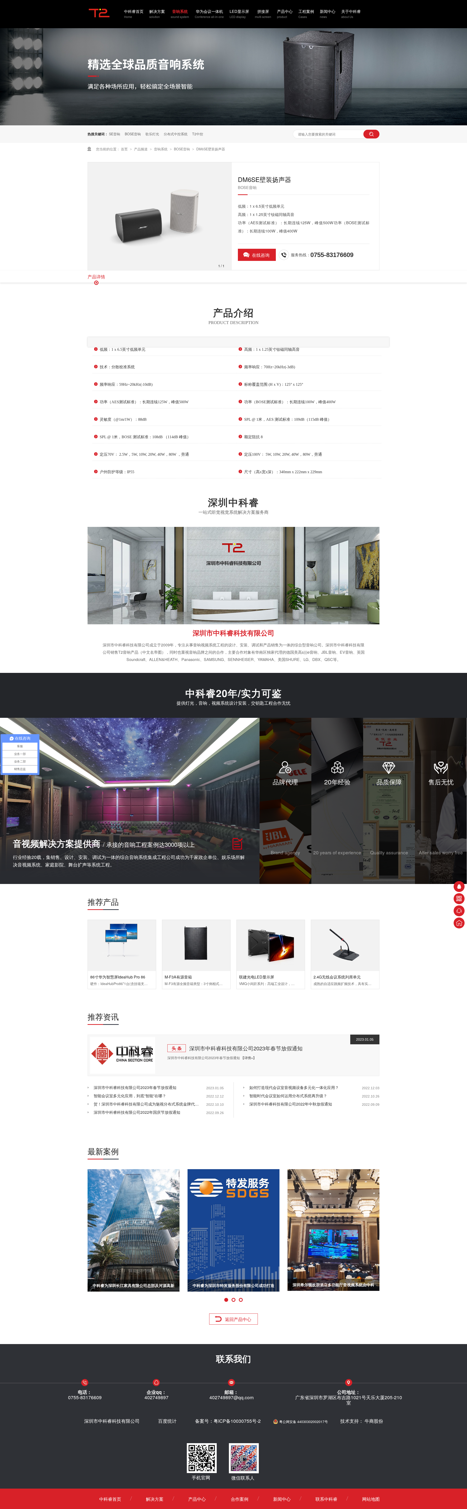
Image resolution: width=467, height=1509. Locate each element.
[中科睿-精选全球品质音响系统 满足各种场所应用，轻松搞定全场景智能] (233, 123)
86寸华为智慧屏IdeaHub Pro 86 (117, 977)
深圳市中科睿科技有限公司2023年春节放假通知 (246, 1048)
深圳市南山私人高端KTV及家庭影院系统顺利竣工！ (334, 1287)
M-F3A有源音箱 (178, 977)
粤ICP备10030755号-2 (237, 1420)
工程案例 (306, 14)
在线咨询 (260, 255)
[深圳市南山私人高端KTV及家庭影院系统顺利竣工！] (333, 1230)
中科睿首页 (134, 14)
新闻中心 (327, 14)
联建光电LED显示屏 (256, 977)
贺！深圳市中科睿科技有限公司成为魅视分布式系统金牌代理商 (147, 1104)
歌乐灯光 (152, 133)
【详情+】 (248, 1057)
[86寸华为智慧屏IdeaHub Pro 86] (122, 945)
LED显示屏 (239, 14)
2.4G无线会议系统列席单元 (337, 977)
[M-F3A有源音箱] (196, 945)
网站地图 (371, 1499)
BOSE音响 (133, 133)
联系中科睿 (326, 1499)
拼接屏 (263, 14)
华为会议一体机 (209, 14)
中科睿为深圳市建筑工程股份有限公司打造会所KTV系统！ (233, 1287)
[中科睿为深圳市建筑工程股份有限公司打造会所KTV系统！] (233, 1230)
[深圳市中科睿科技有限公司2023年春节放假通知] (122, 1055)
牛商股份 (374, 1420)
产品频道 (141, 148)
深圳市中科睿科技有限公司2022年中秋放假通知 (290, 1104)
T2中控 (197, 133)
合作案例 (239, 1499)
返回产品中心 (238, 1319)
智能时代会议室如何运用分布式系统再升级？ (288, 1095)
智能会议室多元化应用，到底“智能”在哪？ (130, 1095)
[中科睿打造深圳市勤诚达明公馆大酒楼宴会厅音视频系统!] (134, 1230)
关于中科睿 (351, 14)
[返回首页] (459, 922)
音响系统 (180, 14)
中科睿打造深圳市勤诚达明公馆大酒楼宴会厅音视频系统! (133, 1287)
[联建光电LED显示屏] (271, 945)
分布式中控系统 (176, 133)
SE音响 (114, 133)
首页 (125, 148)
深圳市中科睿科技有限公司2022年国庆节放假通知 (137, 1112)
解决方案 (157, 14)
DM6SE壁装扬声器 (210, 148)
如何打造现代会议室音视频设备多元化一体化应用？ (294, 1087)
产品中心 (285, 14)
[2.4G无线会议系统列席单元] (345, 945)
